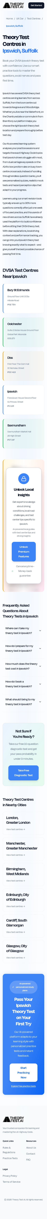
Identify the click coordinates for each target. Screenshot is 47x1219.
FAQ (28, 1160)
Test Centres (33, 18)
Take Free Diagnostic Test (23, 772)
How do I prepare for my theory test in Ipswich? (19, 648)
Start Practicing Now (23, 1073)
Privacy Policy (10, 1176)
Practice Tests (10, 1158)
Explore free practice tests (23, 1086)
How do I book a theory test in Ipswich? (18, 683)
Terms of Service (11, 1182)
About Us (31, 1148)
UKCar (20, 18)
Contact (30, 1154)
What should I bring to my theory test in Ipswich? (20, 701)
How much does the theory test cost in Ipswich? (21, 666)
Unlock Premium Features (23, 552)
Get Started (36, 5)
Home (9, 18)
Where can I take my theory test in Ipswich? (18, 630)
